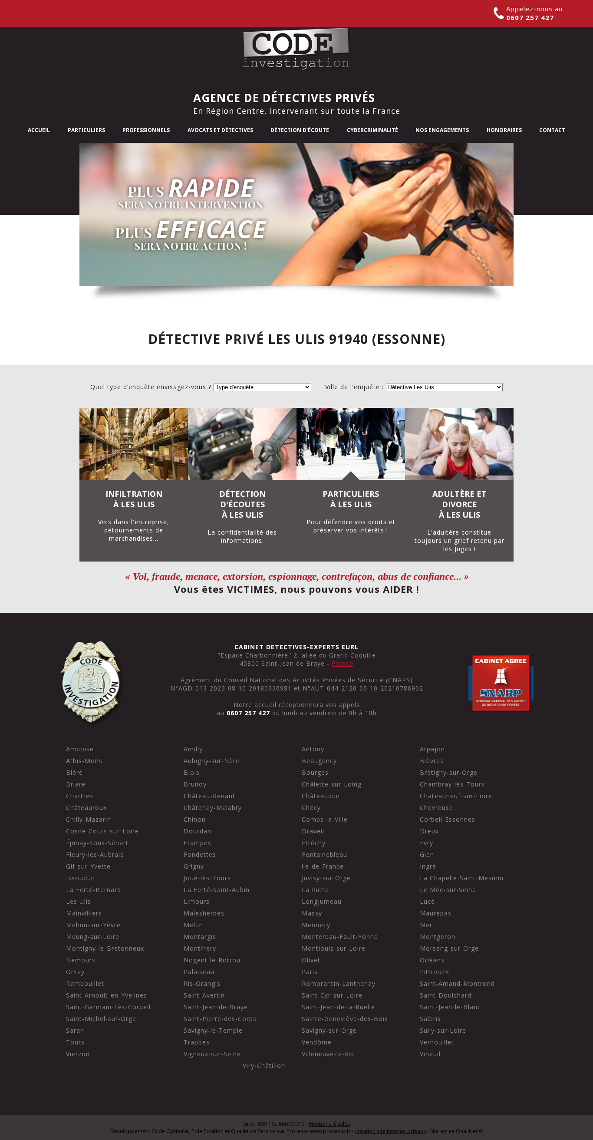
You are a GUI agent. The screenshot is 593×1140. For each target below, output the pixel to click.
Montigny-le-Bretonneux (105, 948)
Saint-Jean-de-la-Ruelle (338, 1007)
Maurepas (435, 913)
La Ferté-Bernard (93, 890)
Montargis (200, 936)
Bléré (74, 772)
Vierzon (78, 1054)
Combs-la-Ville (325, 819)
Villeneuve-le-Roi (328, 1054)
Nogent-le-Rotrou (212, 960)
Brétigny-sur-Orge (449, 772)
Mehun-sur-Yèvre (93, 925)
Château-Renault (210, 796)
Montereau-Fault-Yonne (340, 936)
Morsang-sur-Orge (449, 948)
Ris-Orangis (202, 983)
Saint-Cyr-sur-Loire (332, 995)
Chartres (79, 796)
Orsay (75, 972)
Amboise (80, 749)
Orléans (432, 960)
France (342, 663)
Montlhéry (200, 948)
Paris (310, 972)
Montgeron (437, 936)
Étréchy (314, 843)
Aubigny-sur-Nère (212, 761)
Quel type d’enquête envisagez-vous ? (150, 387)
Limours (197, 901)
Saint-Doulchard (445, 995)
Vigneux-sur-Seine (212, 1054)
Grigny (194, 866)
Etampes (197, 843)
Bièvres (432, 761)
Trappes (197, 1042)
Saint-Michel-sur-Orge (101, 1018)
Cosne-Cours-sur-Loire (102, 831)
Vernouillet (437, 1042)
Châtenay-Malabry (213, 807)
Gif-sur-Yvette (88, 866)
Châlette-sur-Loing (332, 784)
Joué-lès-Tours (207, 878)
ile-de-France (323, 866)
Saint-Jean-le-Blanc (450, 1007)
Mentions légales (329, 1123)
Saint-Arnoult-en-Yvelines (106, 995)
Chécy (311, 807)
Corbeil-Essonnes (447, 819)
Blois (192, 772)
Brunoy (195, 784)
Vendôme (317, 1042)
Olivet (311, 960)
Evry (426, 843)
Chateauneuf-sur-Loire (456, 796)
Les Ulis (78, 901)
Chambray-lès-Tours (452, 784)
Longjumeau (322, 901)
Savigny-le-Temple (213, 1030)
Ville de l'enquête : (354, 387)
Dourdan (197, 831)
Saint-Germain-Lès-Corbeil (108, 1007)
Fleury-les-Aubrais (95, 854)
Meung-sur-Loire (92, 936)
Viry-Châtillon (264, 1065)
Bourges (315, 772)
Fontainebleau (324, 854)
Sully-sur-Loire (443, 1030)
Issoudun (80, 878)
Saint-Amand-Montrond (457, 983)
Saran (75, 1030)
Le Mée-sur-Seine (448, 890)
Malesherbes (204, 913)
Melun (193, 925)
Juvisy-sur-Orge (326, 878)
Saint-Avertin (204, 995)
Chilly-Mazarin (88, 819)
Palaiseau (199, 972)
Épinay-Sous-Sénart (97, 843)
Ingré (428, 866)
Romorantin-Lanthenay (339, 983)
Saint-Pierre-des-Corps (220, 1018)
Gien (427, 854)
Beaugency (319, 761)
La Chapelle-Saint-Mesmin (462, 878)
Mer (426, 925)
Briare (76, 784)
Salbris (430, 1018)
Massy (312, 913)
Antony (313, 749)
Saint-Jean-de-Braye (216, 1007)
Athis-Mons (84, 761)
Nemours (81, 960)
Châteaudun (321, 796)
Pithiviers (434, 972)
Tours (75, 1042)
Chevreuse (436, 807)
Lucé (427, 901)
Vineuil (430, 1054)
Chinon (195, 819)
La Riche (315, 890)
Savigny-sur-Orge (329, 1030)
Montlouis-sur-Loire (334, 948)
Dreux (429, 831)
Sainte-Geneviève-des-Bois (345, 1018)
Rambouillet (85, 983)
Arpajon (432, 749)
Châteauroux (86, 807)
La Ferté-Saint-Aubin (217, 890)
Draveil (313, 831)
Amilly (193, 749)
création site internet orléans (390, 1131)
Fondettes (200, 854)
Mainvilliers (84, 913)
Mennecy (316, 925)
